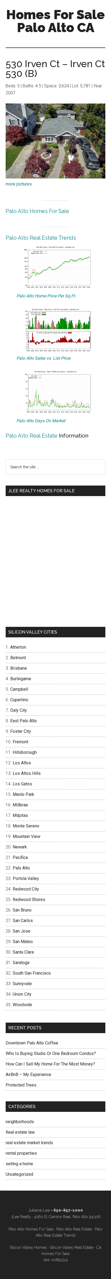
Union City (22, 994)
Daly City (18, 710)
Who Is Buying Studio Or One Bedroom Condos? (51, 1053)
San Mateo (23, 941)
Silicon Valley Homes (28, 1247)
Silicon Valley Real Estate (71, 1247)
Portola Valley (26, 878)
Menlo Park (23, 794)
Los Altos (22, 762)
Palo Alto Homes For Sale (37, 211)
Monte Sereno (26, 825)
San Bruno (22, 910)
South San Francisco (32, 973)
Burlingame (20, 678)
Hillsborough (25, 752)
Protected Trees (21, 1085)
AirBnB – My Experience (28, 1074)
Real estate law (20, 1132)
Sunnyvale (22, 983)
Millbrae (20, 804)
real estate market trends (29, 1142)
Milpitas (20, 815)
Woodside (22, 1004)
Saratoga (21, 962)
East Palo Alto (23, 720)
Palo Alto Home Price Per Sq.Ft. (46, 295)
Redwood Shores (29, 899)
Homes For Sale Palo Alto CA (55, 21)
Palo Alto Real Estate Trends (41, 238)
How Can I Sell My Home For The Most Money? (50, 1064)
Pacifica (20, 857)
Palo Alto (21, 868)
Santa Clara (23, 952)
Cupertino (19, 699)
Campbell (19, 689)
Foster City (20, 731)
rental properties (21, 1153)
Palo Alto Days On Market (40, 420)
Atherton (18, 647)
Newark (20, 847)
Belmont (18, 657)
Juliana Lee (39, 1210)
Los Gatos (22, 783)
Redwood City (26, 889)
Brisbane (18, 668)
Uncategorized (19, 1174)
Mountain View (26, 836)
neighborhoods (20, 1121)
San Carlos (23, 920)
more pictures (19, 184)
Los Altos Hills (27, 773)
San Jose (21, 931)
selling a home (19, 1163)
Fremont (20, 741)
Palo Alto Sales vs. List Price (43, 358)
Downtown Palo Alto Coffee (32, 1043)
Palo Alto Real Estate (31, 435)
